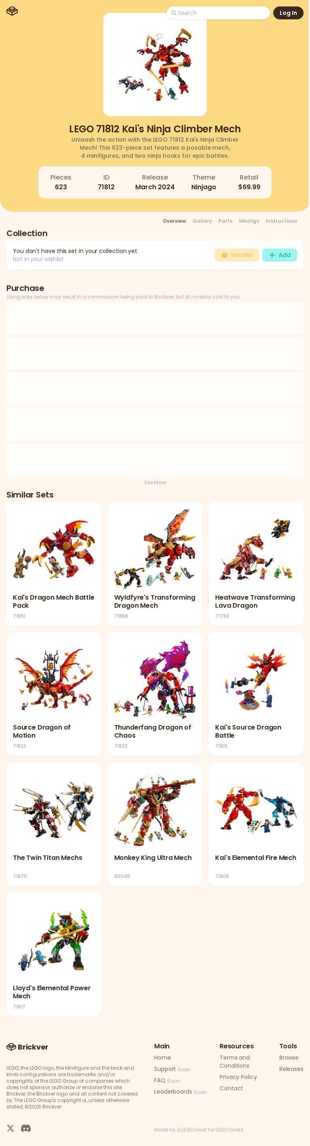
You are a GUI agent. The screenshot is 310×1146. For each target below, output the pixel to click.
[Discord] (26, 1128)
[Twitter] (10, 1128)
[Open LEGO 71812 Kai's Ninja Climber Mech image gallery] (155, 64)
